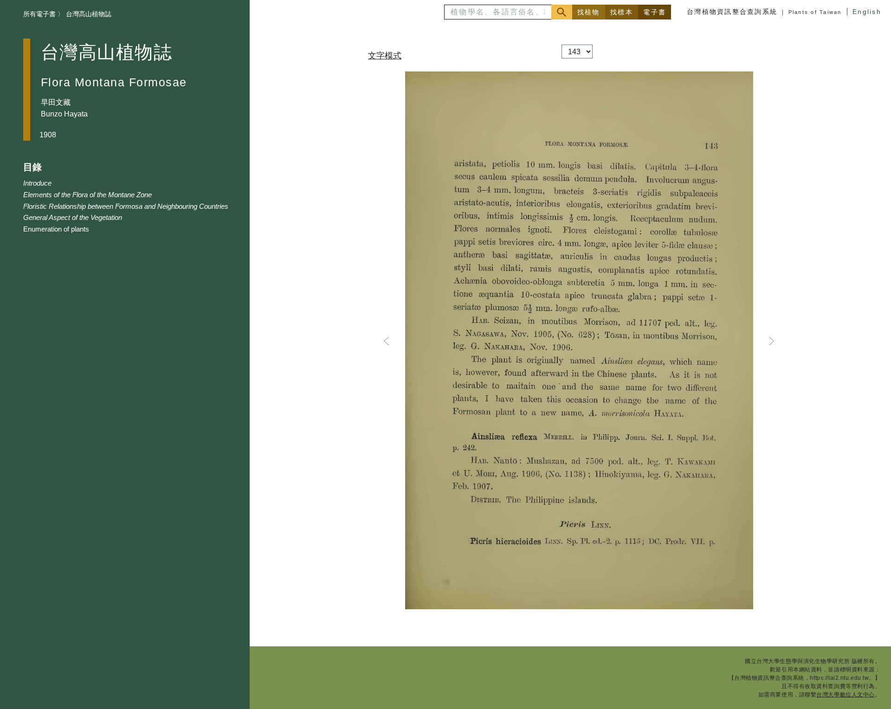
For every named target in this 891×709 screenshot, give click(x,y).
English (866, 11)
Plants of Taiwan (815, 12)
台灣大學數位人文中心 (845, 694)
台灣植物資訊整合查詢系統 (732, 11)
